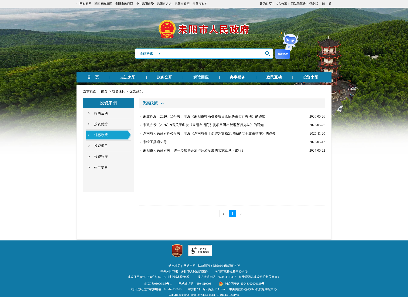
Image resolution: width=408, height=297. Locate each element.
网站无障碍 (298, 3)
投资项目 (101, 146)
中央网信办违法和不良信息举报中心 (253, 289)
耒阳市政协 (200, 3)
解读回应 (201, 77)
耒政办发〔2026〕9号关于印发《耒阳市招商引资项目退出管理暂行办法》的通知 (203, 125)
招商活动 (101, 113)
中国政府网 (83, 3)
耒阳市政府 (182, 3)
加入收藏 (281, 3)
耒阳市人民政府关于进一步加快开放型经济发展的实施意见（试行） (194, 150)
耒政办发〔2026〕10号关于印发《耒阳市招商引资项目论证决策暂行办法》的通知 (204, 116)
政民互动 (274, 77)
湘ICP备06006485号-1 (158, 283)
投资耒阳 (310, 77)
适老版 (313, 3)
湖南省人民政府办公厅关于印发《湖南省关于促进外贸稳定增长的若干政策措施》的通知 (209, 133)
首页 (104, 91)
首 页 (93, 77)
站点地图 (174, 265)
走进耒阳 (128, 77)
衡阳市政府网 (124, 3)
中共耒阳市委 (145, 3)
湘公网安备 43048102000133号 (244, 283)
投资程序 (101, 156)
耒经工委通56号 (155, 142)
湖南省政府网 (103, 3)
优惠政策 (136, 91)
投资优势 (101, 124)
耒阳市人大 (164, 3)
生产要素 (101, 167)
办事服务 (237, 77)
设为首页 (266, 3)
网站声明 (190, 265)
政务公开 (164, 77)
